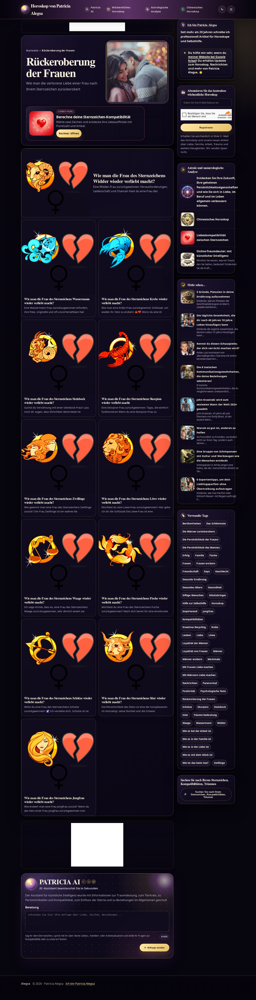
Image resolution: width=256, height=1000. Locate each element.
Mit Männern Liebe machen (199, 675)
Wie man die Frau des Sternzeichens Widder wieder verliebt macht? (129, 178)
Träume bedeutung (205, 715)
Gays (207, 571)
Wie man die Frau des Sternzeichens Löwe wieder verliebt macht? (134, 500)
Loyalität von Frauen (195, 651)
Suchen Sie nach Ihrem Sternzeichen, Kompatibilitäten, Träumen (205, 794)
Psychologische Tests (213, 691)
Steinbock (220, 707)
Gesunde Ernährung (195, 579)
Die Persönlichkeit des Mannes (201, 547)
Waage (187, 723)
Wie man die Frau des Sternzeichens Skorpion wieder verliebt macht (131, 400)
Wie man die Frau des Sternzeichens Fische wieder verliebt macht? (135, 600)
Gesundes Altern (192, 587)
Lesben (187, 635)
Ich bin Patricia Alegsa (202, 25)
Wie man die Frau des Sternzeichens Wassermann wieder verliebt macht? (57, 301)
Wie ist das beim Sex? (195, 762)
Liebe (200, 635)
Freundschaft (191, 571)
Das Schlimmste (216, 523)
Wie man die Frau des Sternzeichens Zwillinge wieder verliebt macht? (54, 500)
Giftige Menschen (193, 595)
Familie (199, 555)
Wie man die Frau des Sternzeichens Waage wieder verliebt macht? (57, 600)
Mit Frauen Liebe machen (198, 667)
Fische (213, 555)
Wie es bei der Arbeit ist (197, 731)
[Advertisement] (97, 26)
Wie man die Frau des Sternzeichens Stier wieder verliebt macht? (133, 700)
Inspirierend (190, 611)
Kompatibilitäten (193, 619)
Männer (217, 651)
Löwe (212, 635)
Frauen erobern (205, 563)
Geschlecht (221, 571)
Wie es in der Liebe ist (196, 747)
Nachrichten (190, 683)
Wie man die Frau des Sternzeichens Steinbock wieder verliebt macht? (54, 400)
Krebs (214, 627)
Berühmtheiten (192, 523)
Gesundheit (215, 587)
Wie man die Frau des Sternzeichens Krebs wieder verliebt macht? (134, 301)
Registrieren (206, 127)
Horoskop (218, 603)
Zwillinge (219, 762)
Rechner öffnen (69, 133)
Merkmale (214, 659)
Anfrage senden (154, 947)
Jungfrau (208, 611)
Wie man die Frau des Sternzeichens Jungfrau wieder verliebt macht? (54, 799)
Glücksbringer (217, 595)
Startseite (32, 50)
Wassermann (204, 723)
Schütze (187, 707)
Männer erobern (192, 659)
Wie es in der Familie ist (197, 739)
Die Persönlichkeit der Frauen (200, 539)
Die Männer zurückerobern (199, 531)
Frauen (187, 563)
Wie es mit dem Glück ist (197, 755)
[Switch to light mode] (222, 9)
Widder (221, 723)
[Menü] (231, 9)
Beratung (31, 907)
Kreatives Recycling (194, 627)
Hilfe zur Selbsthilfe (194, 603)
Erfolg (186, 555)
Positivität (189, 691)
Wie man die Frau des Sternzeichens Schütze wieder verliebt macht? (58, 700)
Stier (185, 715)
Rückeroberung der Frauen (199, 699)
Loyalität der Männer (195, 643)
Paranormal (210, 683)
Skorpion (202, 707)
